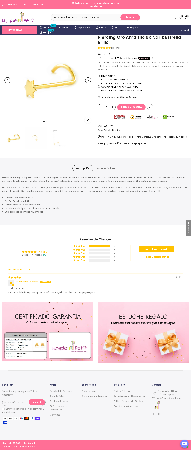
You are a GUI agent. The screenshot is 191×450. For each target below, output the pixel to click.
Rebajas (48, 32)
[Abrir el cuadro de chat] (184, 444)
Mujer (133, 27)
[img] (14, 277)
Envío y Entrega (122, 391)
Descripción (83, 168)
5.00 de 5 (42, 251)
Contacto (55, 414)
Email (186, 30)
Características (106, 168)
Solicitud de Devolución (62, 391)
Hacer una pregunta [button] (157, 257)
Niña (117, 27)
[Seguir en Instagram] (159, 414)
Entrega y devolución (109, 143)
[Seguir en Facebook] (153, 414)
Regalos (49, 27)
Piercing (116, 130)
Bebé (101, 27)
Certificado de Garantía (94, 395)
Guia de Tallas (57, 395)
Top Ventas (84, 27)
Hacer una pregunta (135, 143)
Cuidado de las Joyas (61, 401)
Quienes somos (90, 391)
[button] (104, 47)
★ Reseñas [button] (188, 227)
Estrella (107, 130)
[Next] (88, 80)
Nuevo (65, 27)
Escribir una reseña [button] (156, 249)
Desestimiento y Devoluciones (129, 395)
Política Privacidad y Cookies (128, 401)
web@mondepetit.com (169, 398)
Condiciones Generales (126, 406)
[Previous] (7, 80)
